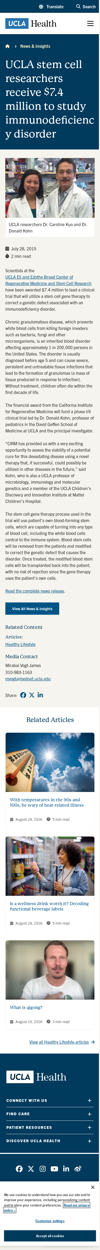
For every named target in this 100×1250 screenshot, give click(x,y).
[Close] (93, 1187)
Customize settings (49, 1221)
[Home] (7, 46)
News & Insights (35, 46)
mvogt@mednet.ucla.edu (28, 678)
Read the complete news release (34, 590)
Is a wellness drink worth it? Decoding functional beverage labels (49, 906)
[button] (51, 6)
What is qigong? (26, 1007)
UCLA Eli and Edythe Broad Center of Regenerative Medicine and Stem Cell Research (48, 280)
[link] (23, 695)
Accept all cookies (50, 1235)
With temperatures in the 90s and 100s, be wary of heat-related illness (47, 802)
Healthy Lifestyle (20, 644)
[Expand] (89, 1100)
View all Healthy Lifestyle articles (59, 1041)
